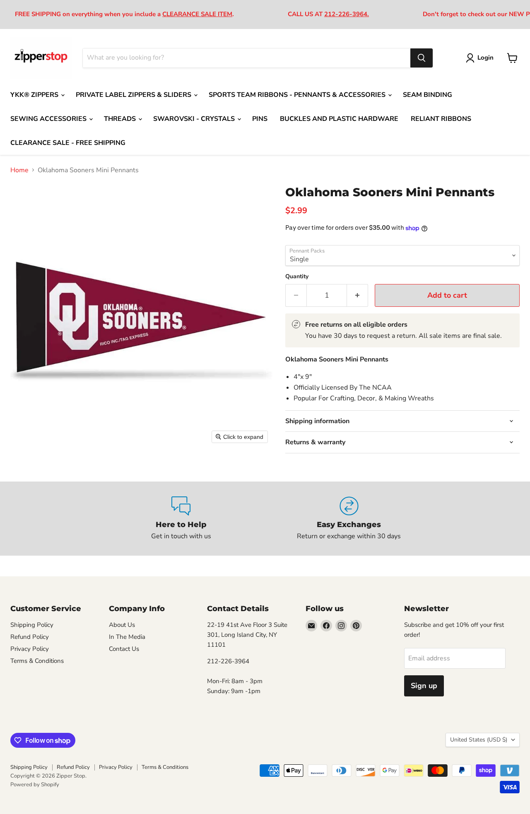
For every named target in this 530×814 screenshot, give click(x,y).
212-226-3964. (346, 14)
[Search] (421, 57)
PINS (259, 118)
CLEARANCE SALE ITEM (197, 14)
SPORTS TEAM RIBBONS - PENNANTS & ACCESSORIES (298, 94)
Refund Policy (29, 637)
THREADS (120, 118)
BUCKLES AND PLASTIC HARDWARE (339, 118)
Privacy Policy (29, 649)
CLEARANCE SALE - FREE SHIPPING (67, 142)
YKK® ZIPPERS (35, 94)
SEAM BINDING (427, 94)
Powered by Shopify (34, 784)
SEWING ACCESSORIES (49, 118)
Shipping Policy (31, 625)
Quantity (296, 276)
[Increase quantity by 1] (357, 295)
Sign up (424, 686)
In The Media (127, 637)
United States (478, 740)
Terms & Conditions (37, 661)
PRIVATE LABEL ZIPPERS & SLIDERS (134, 94)
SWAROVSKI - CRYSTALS (194, 118)
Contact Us (124, 649)
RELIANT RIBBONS (441, 118)
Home (19, 170)
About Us (122, 625)
